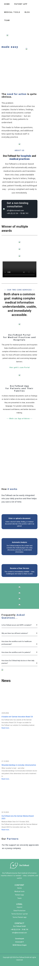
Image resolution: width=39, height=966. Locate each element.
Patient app (20, 4)
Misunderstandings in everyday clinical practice (19, 765)
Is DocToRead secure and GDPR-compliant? (17, 625)
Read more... (6, 728)
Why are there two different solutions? (15, 633)
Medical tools (12, 12)
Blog (27, 12)
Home (7, 4)
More (4, 71)
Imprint (19, 907)
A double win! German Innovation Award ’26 (17, 717)
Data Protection (19, 910)
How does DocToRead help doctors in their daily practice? (18, 662)
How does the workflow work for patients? (16, 652)
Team (7, 20)
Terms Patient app (20, 917)
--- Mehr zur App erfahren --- (19, 419)
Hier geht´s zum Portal (19, 367)
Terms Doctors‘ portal (19, 914)
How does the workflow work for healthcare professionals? (17, 642)
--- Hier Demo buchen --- (12, 476)
